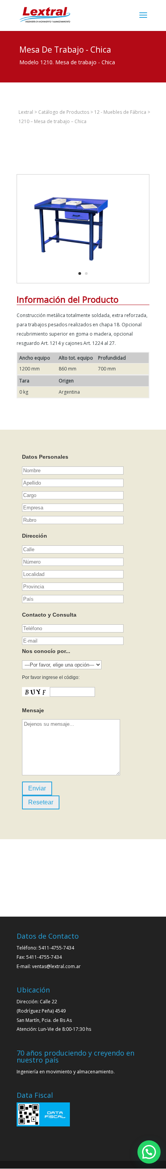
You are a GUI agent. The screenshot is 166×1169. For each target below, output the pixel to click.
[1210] (71, 282)
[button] (149, 1152)
